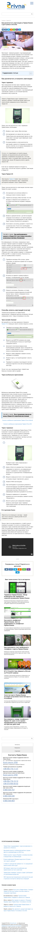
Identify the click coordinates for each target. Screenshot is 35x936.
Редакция (4, 925)
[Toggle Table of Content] (30, 73)
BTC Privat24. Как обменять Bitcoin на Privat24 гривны (17, 672)
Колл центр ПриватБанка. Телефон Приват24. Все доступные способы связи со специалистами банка (18, 891)
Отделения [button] (17, 751)
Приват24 (4, 27)
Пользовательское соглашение (14, 925)
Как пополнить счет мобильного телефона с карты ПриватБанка (16, 648)
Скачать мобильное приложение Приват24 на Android (17, 420)
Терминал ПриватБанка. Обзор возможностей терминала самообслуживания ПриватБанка (16, 596)
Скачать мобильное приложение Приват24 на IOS (17, 424)
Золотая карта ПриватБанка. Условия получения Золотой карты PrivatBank (17, 696)
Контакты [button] (17, 744)
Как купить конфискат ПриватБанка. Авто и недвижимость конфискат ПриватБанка (14, 622)
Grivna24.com (13, 923)
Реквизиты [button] (17, 747)
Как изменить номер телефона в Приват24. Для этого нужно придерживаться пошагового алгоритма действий (16, 721)
